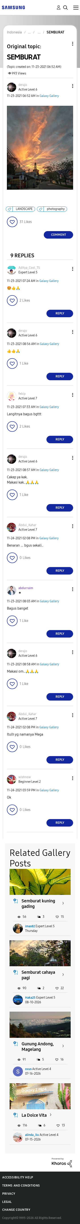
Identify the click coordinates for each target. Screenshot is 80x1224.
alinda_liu (32, 1135)
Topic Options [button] (65, 43)
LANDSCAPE (24, 209)
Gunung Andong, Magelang (38, 1046)
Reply (60, 313)
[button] (65, 86)
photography (56, 209)
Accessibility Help (17, 1177)
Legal (7, 1202)
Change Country (16, 1210)
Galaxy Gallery (49, 96)
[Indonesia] (13, 7)
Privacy (8, 1194)
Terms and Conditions (21, 1185)
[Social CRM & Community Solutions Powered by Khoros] (62, 1162)
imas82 (30, 926)
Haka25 (30, 998)
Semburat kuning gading (38, 903)
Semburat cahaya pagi (38, 975)
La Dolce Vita (34, 1115)
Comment (58, 235)
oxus (28, 1069)
